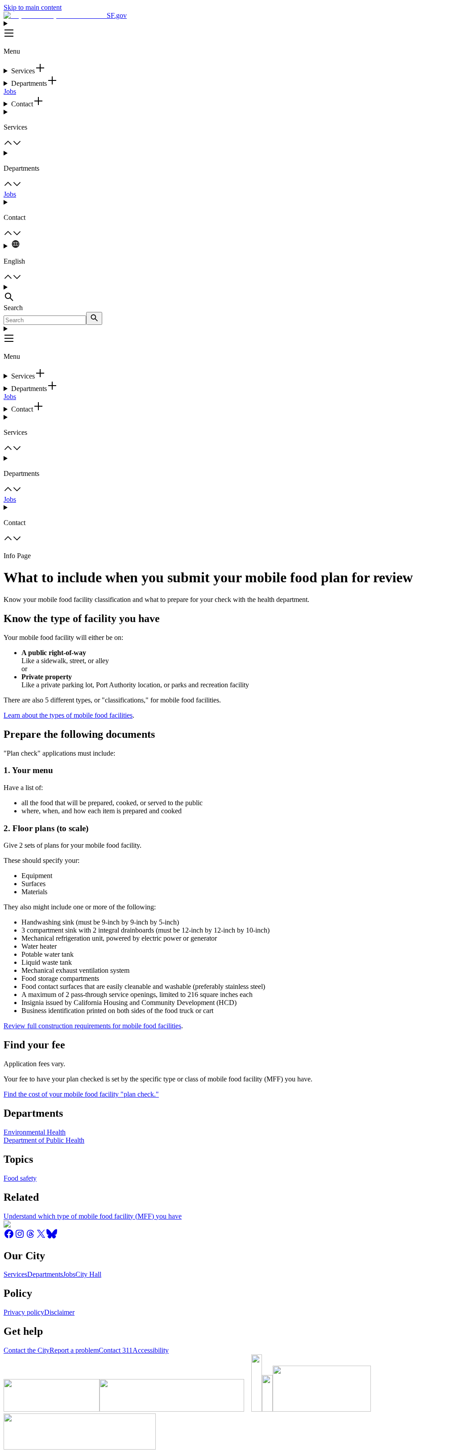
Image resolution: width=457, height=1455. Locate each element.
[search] (94, 318)
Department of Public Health (44, 1140)
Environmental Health (35, 1132)
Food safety (20, 1178)
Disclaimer (59, 1312)
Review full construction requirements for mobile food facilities (92, 1026)
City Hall (88, 1274)
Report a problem (74, 1350)
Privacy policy (24, 1312)
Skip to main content (33, 7)
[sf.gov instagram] (19, 1237)
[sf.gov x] (41, 1237)
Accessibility (151, 1350)
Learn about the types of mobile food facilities (68, 715)
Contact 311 (116, 1350)
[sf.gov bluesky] (51, 1237)
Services (15, 1274)
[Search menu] (228, 293)
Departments (45, 1274)
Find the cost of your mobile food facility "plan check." (81, 1094)
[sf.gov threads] (30, 1237)
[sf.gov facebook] (9, 1237)
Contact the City (27, 1350)
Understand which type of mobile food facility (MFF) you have (93, 1216)
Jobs (10, 91)
